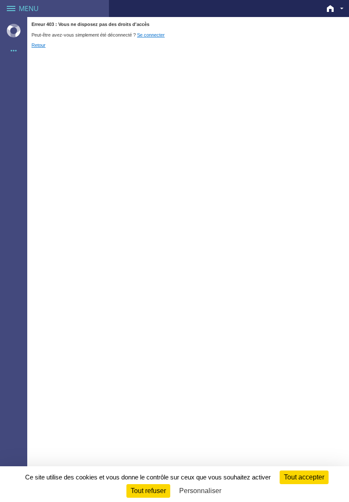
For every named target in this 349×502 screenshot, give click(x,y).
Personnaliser (200, 490)
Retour (38, 45)
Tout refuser (148, 490)
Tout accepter (304, 477)
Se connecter (151, 34)
